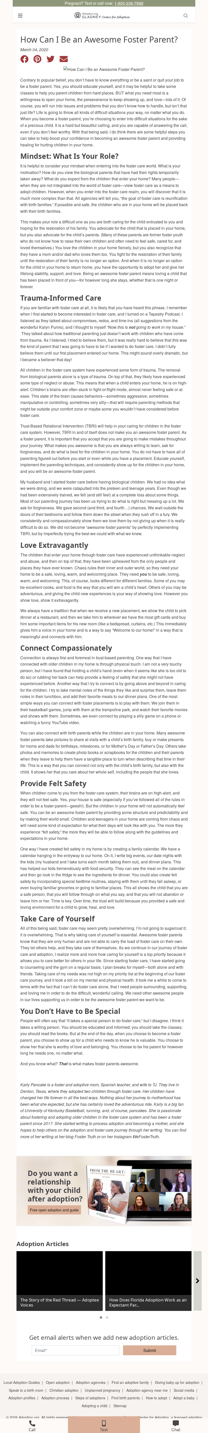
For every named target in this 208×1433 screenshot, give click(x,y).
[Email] (66, 60)
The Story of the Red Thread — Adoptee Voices (59, 1302)
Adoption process (55, 1397)
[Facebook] (26, 60)
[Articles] (198, 1281)
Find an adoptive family (130, 1382)
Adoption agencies (91, 1382)
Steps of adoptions (90, 1397)
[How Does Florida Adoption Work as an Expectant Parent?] (148, 1279)
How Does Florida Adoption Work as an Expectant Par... (148, 1302)
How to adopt (156, 1397)
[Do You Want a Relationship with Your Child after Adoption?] (104, 1191)
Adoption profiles (21, 1397)
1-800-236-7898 (128, 3)
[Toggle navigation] (20, 16)
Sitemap (120, 1405)
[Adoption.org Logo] (102, 16)
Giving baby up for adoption (177, 1382)
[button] (101, 1317)
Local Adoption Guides (22, 1382)
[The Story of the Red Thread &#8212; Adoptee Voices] (59, 1279)
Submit (149, 1350)
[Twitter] (53, 60)
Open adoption (58, 1382)
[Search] (185, 15)
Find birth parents (125, 1397)
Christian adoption (64, 1390)
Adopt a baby (184, 1397)
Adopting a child (94, 1405)
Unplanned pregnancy (102, 1390)
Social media (184, 1390)
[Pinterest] (39, 60)
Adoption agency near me (147, 1390)
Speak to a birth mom (26, 1390)
